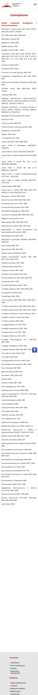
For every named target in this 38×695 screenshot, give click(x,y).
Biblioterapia (15, 691)
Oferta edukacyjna (18, 665)
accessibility (35, 350)
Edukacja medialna (18, 688)
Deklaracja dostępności (15, 672)
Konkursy (14, 686)
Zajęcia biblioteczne (18, 683)
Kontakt (14, 668)
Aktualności (15, 663)
